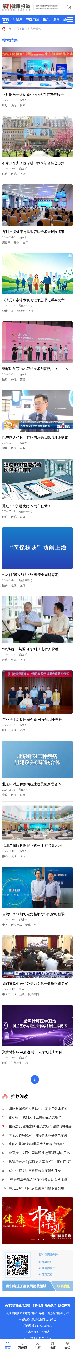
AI (26, 1062)
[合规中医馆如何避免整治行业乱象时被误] (37, 889)
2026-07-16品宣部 (14, 442)
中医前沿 (33, 19)
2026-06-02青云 (13, 989)
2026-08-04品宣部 (14, 168)
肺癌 (5, 659)
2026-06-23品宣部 (14, 654)
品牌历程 (24, 1305)
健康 (22, 105)
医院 (14, 173)
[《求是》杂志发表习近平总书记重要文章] (37, 275)
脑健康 (6, 242)
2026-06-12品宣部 (14, 725)
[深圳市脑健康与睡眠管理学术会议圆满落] (37, 206)
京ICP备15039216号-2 (38, 1338)
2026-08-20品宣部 (14, 100)
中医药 (6, 994)
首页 (5, 19)
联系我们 (51, 1305)
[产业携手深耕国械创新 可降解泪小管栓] (37, 693)
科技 (22, 730)
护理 (14, 379)
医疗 (5, 105)
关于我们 (11, 1305)
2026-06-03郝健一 (14, 919)
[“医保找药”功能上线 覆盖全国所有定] (37, 549)
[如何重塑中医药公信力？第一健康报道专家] (37, 958)
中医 (5, 924)
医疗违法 (16, 924)
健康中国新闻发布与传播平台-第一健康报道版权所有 (37, 1313)
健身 (66, 19)
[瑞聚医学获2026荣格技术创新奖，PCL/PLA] (37, 343)
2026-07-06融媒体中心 (17, 580)
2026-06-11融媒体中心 (17, 789)
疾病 (5, 794)
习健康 (17, 19)
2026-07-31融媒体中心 (17, 305)
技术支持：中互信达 (37, 1331)
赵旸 (22, 448)
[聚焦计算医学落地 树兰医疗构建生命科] (37, 1027)
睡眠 (16, 242)
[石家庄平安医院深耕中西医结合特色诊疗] (37, 138)
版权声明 (64, 1305)
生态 (46, 19)
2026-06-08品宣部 (14, 851)
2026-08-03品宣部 (14, 237)
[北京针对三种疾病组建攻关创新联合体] (37, 761)
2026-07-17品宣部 (14, 374)
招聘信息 (37, 1305)
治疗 (14, 105)
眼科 (5, 856)
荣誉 (22, 379)
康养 (56, 19)
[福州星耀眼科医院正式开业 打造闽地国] (37, 823)
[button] (33, 1239)
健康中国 (7, 310)
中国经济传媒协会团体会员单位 (37, 1319)
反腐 (22, 516)
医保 (22, 173)
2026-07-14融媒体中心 (17, 511)
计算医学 (16, 1062)
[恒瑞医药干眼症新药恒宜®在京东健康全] (37, 69)
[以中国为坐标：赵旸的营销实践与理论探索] (37, 412)
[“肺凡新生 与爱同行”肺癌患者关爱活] (37, 621)
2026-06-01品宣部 (14, 1057)
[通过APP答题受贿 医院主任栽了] (37, 481)
